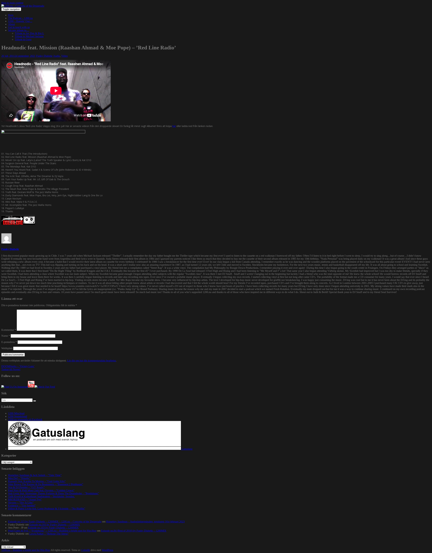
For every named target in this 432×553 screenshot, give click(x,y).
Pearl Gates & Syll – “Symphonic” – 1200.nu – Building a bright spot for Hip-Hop (52, 530)
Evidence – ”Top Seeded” (22, 505)
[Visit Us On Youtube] (31, 386)
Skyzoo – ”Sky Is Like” (21, 502)
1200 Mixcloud (16, 413)
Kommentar (8, 329)
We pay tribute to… (18, 30)
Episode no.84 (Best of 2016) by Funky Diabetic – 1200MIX (133, 530)
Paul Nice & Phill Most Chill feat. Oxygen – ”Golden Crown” (41, 490)
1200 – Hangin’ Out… (20, 21)
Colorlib (85, 550)
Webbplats (6, 348)
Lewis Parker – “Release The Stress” (49, 533)
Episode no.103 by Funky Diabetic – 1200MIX (54, 524)
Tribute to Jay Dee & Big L (29, 33)
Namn (5, 335)
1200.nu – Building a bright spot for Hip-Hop (25, 550)
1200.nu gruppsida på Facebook (25, 419)
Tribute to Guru (23, 39)
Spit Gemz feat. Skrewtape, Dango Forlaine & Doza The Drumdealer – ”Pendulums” (53, 493)
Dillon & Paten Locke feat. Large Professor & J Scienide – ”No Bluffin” (46, 508)
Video (64, 55)
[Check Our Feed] (45, 386)
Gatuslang (186, 448)
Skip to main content (12, 2)
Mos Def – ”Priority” (19, 478)
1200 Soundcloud (17, 416)
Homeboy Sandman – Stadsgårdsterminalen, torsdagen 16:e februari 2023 (145, 521)
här (174, 126)
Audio (56, 55)
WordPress (107, 550)
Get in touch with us (19, 27)
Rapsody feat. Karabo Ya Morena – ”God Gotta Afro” (37, 481)
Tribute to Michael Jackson (29, 36)
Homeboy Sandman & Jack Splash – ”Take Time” (35, 475)
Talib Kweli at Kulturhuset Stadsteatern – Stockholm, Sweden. (41, 496)
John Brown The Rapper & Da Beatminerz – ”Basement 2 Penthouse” (45, 484)
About (11, 24)
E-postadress (9, 342)
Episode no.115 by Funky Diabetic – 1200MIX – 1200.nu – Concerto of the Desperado (54, 521)
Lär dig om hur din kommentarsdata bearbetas (91, 360)
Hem (10, 15)
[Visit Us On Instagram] (14, 386)
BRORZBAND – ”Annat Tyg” (25, 499)
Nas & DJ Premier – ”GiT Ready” (26, 487)
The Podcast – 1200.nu (20, 18)
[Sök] (34, 400)
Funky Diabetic (44, 55)
